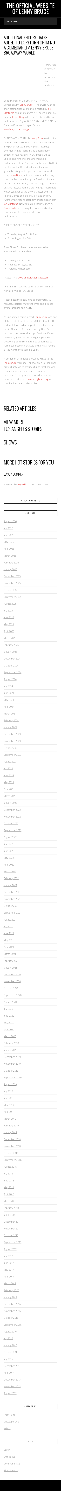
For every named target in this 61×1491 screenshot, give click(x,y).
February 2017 (11, 1290)
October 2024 (11, 665)
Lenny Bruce (26, 104)
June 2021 (9, 933)
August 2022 (10, 837)
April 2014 (9, 1372)
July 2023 (8, 768)
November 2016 (12, 1310)
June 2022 (9, 851)
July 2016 (8, 1338)
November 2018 (12, 1146)
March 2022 (10, 871)
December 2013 (12, 1379)
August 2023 (10, 761)
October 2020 (11, 988)
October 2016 (11, 1317)
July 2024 (8, 686)
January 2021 (10, 967)
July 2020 (8, 1008)
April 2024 (9, 706)
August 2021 (10, 919)
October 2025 (11, 590)
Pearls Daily (18, 117)
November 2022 (12, 816)
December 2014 (12, 1365)
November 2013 (12, 1386)
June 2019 (9, 1098)
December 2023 (12, 734)
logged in (22, 484)
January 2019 (10, 1132)
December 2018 (12, 1139)
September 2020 (12, 995)
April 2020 (9, 1029)
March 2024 (10, 713)
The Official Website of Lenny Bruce (30, 8)
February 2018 (11, 1207)
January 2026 (10, 569)
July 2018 (8, 1173)
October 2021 (11, 905)
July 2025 (8, 610)
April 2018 (9, 1194)
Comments (12, 1463)
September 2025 (12, 596)
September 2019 (12, 1077)
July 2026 (8, 528)
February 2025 (11, 644)
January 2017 (10, 1297)
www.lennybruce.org (37, 379)
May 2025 (9, 624)
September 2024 (12, 672)
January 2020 (10, 1050)
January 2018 (10, 1214)
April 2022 (9, 864)
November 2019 (12, 1063)
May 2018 (9, 1187)
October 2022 (11, 823)
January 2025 (10, 651)
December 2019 (12, 1056)
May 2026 (9, 541)
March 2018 (10, 1201)
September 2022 (12, 830)
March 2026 (10, 555)
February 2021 (11, 960)
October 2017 (11, 1235)
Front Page (9, 1414)
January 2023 (10, 802)
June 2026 (9, 535)
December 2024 (12, 658)
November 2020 (12, 981)
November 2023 (12, 741)
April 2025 (9, 631)
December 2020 (12, 974)
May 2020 (9, 1022)
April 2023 (9, 789)
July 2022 (8, 844)
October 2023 (11, 747)
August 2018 (10, 1166)
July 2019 (8, 1091)
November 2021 (12, 899)
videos (7, 1428)
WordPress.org (11, 1470)
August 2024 (10, 679)
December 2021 (12, 892)
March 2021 (10, 953)
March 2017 (10, 1283)
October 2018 (11, 1153)
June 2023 (9, 775)
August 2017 (10, 1249)
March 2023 (10, 796)
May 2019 (9, 1105)
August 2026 (10, 521)
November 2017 (12, 1228)
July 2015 (8, 1359)
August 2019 (10, 1084)
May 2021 (9, 940)
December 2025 (12, 576)
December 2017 (12, 1221)
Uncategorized (11, 1421)
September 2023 (12, 754)
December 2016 (12, 1304)
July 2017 (8, 1256)
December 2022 (12, 809)
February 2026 (11, 562)
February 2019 (11, 1125)
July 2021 (8, 926)
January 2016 (10, 1345)
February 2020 (11, 1043)
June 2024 (9, 692)
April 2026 (9, 548)
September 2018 (12, 1159)
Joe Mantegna (11, 203)
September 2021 (12, 912)
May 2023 (9, 782)
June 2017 (9, 1262)
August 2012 (10, 1393)
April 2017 (9, 1276)
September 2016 (12, 1324)
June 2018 (9, 1180)
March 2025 (10, 638)
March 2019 (10, 1118)
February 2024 (11, 720)
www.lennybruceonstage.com (19, 129)
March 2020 (10, 1036)
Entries (9, 1456)
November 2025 (12, 583)
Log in (7, 1449)
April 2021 (9, 947)
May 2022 (9, 857)
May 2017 (9, 1269)
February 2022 (11, 878)
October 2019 (11, 1070)
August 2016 (10, 1331)
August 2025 (10, 603)
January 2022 (10, 885)
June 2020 (9, 1015)
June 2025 (9, 617)
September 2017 (12, 1242)
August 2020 (10, 1002)
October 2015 (11, 1352)
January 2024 (10, 727)
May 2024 (9, 699)
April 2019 (9, 1111)
